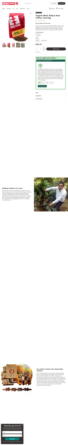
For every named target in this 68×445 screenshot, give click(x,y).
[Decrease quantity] (37, 48)
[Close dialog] (22, 425)
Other (52, 82)
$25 (43, 82)
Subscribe (12, 438)
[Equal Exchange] (10, 3)
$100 (47, 82)
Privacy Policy (17, 441)
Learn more (42, 79)
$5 (39, 82)
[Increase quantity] (44, 48)
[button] (51, 92)
